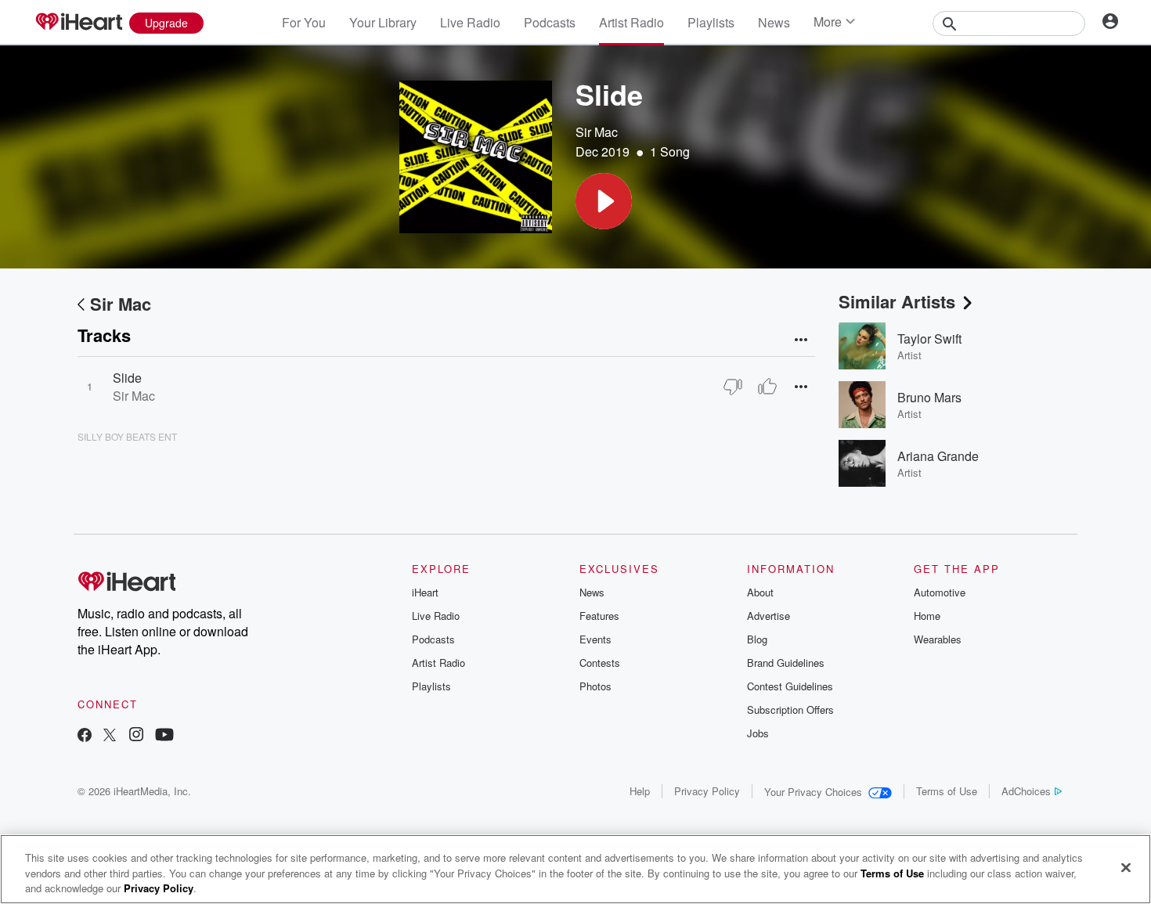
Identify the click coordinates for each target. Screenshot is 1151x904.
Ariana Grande (938, 456)
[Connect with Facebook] (85, 736)
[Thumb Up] (767, 386)
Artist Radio (631, 22)
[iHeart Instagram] (136, 736)
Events (595, 639)
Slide (127, 378)
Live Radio (470, 22)
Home (927, 615)
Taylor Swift (929, 339)
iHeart (425, 592)
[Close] (1126, 867)
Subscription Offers (790, 709)
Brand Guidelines (785, 662)
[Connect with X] (109, 736)
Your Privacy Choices (813, 791)
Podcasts (550, 22)
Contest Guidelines (790, 686)
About (760, 592)
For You (304, 22)
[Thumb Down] (733, 386)
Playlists (710, 22)
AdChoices (1026, 790)
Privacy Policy (707, 790)
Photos (595, 686)
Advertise (768, 615)
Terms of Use (946, 790)
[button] (604, 201)
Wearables (938, 639)
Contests (599, 662)
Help (640, 790)
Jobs (758, 733)
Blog (757, 639)
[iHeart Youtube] (164, 736)
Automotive (939, 592)
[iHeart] (78, 22)
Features (599, 615)
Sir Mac (597, 132)
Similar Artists (897, 301)
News (774, 22)
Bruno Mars (929, 397)
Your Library (383, 22)
